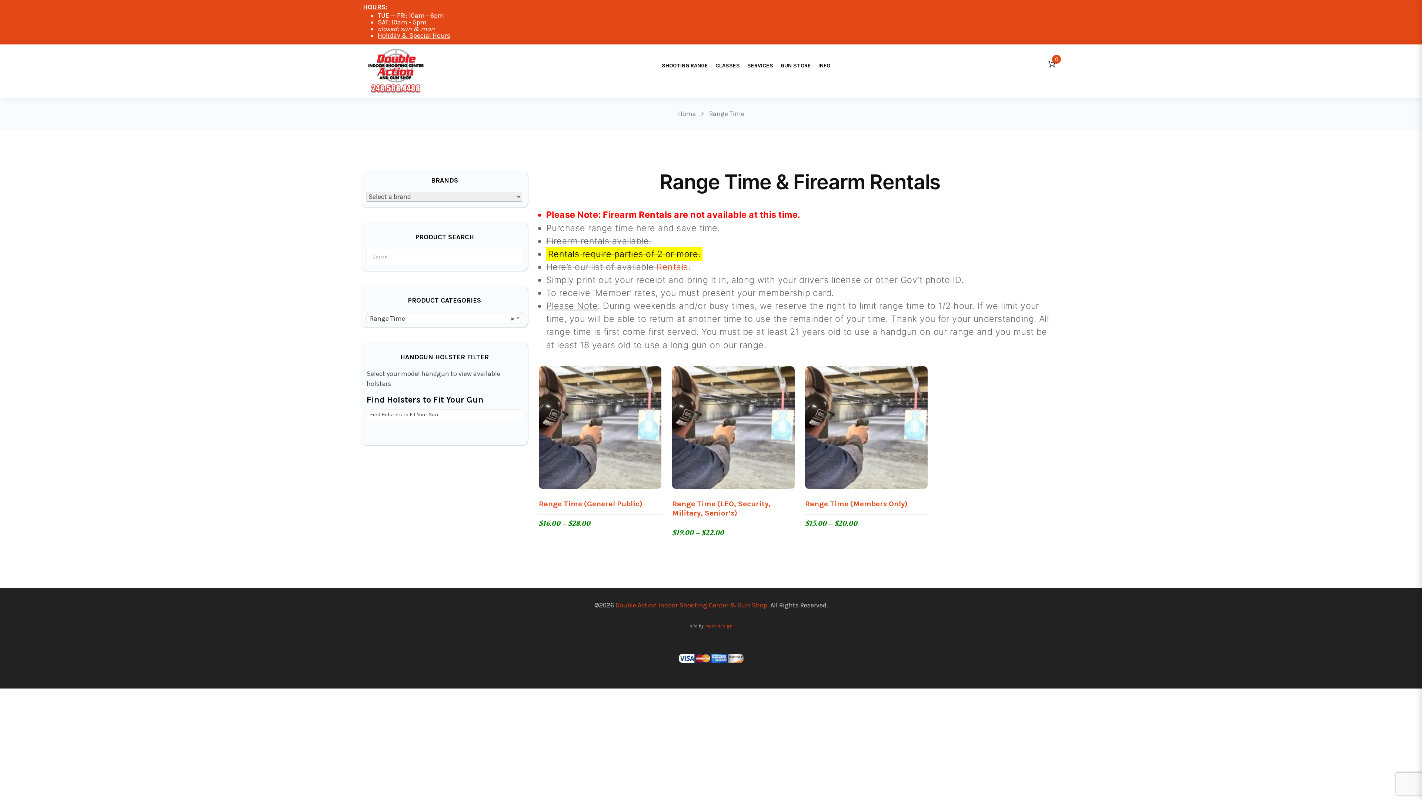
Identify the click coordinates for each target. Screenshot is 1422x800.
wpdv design (719, 626)
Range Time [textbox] (442, 318)
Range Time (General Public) (590, 503)
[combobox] (444, 318)
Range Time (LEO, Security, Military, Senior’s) (721, 508)
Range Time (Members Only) (856, 503)
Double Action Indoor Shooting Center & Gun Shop (691, 605)
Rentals (672, 266)
